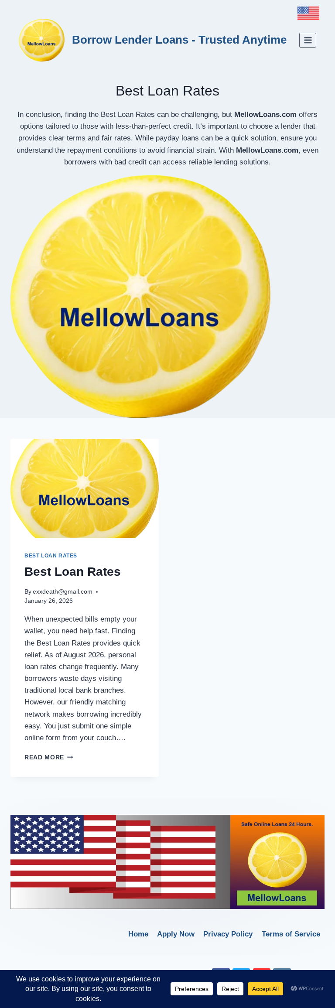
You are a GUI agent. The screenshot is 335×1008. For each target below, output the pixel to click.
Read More (48, 757)
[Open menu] (307, 40)
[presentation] (84, 488)
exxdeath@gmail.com (62, 591)
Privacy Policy (228, 934)
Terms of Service (291, 934)
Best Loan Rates (50, 556)
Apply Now (176, 934)
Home (138, 934)
